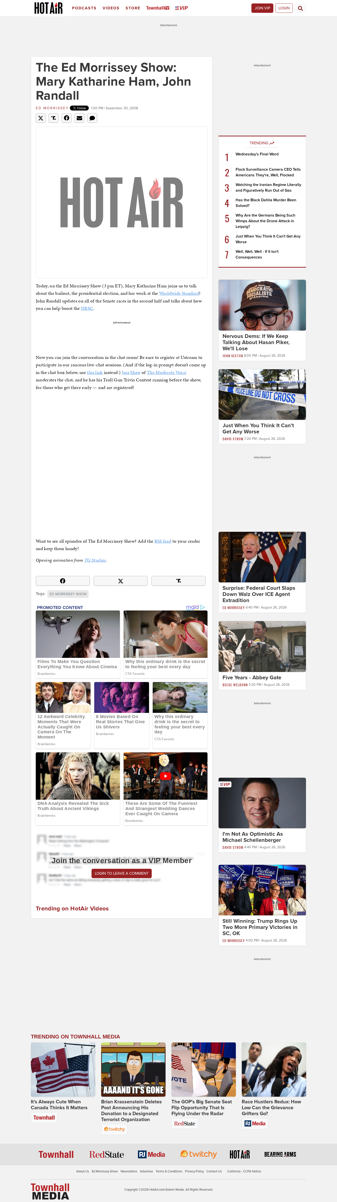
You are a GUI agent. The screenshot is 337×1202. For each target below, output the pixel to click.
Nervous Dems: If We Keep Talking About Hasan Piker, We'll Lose (256, 342)
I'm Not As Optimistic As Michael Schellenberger (253, 837)
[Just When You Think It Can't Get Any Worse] (262, 394)
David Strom (233, 438)
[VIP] (182, 8)
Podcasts (84, 8)
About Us (82, 1171)
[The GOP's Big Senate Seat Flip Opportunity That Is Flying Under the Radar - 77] (203, 1069)
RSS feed (162, 541)
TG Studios (95, 560)
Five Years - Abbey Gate (252, 677)
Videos (111, 8)
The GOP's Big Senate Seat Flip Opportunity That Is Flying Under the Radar (201, 1108)
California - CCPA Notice (244, 1171)
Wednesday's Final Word (257, 154)
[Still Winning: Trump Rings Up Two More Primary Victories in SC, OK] (262, 890)
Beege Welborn (235, 684)
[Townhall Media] (50, 1191)
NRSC (87, 308)
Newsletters (129, 1171)
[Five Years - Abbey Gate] (262, 646)
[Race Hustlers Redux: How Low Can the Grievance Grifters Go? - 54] (274, 1069)
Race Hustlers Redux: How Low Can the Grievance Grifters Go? (271, 1108)
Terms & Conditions (169, 1171)
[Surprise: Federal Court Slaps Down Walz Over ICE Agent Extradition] (262, 557)
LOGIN (284, 8)
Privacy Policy (194, 1171)
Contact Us (214, 1171)
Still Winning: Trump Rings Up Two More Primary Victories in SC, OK (260, 927)
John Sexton (233, 355)
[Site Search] (300, 8)
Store (133, 8)
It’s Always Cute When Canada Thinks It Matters (59, 1105)
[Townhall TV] (158, 8)
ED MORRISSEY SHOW (68, 594)
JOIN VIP (262, 8)
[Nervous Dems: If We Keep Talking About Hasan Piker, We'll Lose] (262, 304)
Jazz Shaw (131, 372)
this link (95, 372)
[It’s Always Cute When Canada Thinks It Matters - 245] (63, 1069)
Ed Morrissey (52, 108)
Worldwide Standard (179, 293)
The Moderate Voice (166, 372)
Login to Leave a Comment (122, 873)
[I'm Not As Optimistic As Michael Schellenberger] (262, 802)
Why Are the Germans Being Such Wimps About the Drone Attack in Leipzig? (265, 221)
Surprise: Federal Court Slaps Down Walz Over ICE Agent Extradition (259, 594)
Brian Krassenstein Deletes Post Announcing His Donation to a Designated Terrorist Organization (131, 1111)
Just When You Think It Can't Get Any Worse (258, 428)
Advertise (146, 1171)
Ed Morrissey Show (105, 1171)
